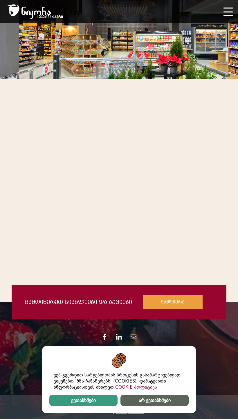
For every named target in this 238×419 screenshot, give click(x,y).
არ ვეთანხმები (155, 400)
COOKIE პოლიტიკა (136, 387)
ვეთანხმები (83, 400)
